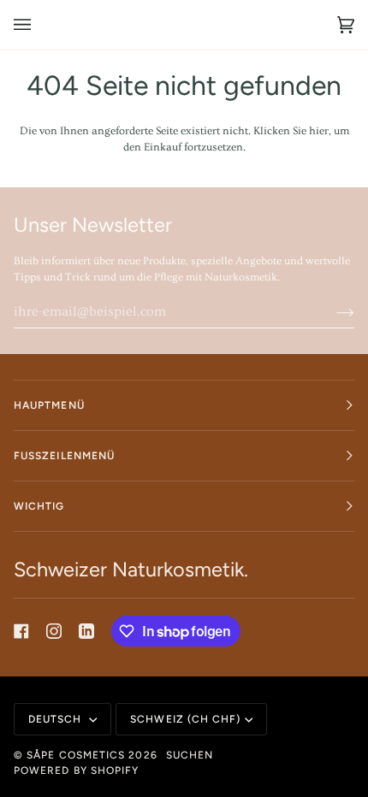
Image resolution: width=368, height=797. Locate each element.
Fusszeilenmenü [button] (64, 456)
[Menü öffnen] (39, 25)
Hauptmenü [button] (49, 405)
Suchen (189, 755)
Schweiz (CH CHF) (185, 719)
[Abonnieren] (331, 311)
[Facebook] (21, 631)
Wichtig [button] (39, 506)
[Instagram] (54, 631)
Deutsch (57, 719)
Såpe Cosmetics (76, 755)
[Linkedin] (86, 631)
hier (319, 131)
